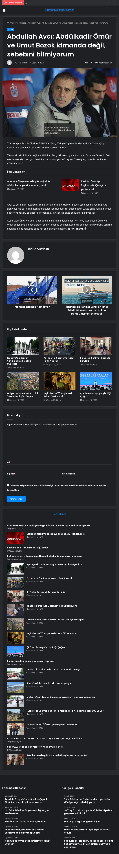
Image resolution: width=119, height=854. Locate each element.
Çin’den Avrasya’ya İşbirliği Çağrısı (95, 395)
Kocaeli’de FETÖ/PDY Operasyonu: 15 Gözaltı (51, 724)
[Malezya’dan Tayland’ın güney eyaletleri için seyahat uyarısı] (15, 701)
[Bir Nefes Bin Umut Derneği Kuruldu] (96, 346)
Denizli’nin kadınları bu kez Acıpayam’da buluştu (53, 669)
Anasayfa (13, 23)
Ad (9, 462)
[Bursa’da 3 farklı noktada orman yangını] (15, 687)
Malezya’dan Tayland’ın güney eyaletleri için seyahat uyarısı (60, 697)
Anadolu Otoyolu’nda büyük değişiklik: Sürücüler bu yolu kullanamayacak (48, 525)
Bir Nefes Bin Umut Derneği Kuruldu (95, 359)
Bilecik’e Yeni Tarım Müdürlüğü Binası (43, 2)
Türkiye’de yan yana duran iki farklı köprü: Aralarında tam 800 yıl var (65, 710)
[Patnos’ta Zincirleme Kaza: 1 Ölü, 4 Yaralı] (59, 346)
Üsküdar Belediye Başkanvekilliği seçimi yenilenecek (93, 185)
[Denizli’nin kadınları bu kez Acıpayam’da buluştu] (15, 674)
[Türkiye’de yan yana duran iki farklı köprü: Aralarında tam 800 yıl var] (15, 715)
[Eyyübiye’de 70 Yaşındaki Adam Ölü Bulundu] (59, 381)
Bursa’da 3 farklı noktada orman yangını (49, 683)
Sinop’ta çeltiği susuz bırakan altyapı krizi (31, 661)
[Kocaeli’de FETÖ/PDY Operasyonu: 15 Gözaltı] (15, 729)
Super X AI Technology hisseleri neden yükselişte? (35, 746)
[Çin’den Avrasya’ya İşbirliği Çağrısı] (96, 381)
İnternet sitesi (68, 473)
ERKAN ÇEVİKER (20, 63)
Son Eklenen (59, 513)
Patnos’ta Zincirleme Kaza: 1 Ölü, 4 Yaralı (59, 359)
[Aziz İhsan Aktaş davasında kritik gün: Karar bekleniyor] (15, 759)
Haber (23, 23)
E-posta (11, 473)
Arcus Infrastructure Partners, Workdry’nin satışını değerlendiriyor (44, 738)
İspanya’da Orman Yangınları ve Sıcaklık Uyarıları (19, 360)
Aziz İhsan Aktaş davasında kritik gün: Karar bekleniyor (57, 755)
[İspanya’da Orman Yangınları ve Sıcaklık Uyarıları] (23, 346)
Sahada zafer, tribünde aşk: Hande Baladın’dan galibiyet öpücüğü (44, 556)
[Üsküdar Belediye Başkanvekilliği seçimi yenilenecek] (70, 185)
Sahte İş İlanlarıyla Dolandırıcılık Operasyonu (51, 605)
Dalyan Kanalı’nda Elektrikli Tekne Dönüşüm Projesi (22, 395)
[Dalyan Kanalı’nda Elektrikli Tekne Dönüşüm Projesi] (23, 381)
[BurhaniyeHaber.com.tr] (59, 10)
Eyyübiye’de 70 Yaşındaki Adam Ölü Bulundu (58, 395)
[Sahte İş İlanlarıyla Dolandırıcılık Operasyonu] (15, 610)
